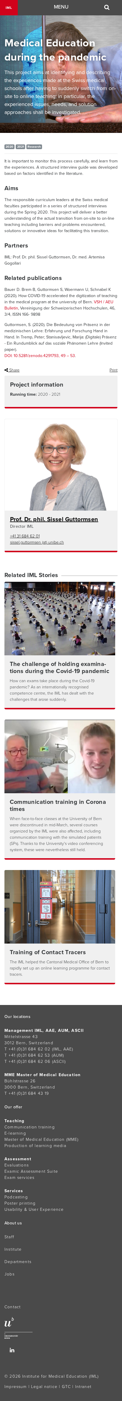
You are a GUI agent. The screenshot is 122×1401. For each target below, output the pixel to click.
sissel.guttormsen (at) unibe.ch (37, 542)
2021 (20, 147)
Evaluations (16, 1165)
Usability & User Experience (34, 1209)
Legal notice (44, 1386)
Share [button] (14, 370)
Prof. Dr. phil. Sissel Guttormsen (54, 519)
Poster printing (20, 1203)
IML (9, 8)
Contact (12, 1306)
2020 (9, 147)
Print (114, 370)
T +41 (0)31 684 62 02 (27, 1049)
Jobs (9, 1274)
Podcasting (16, 1197)
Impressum (15, 1386)
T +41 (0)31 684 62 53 (27, 1055)
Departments (17, 1261)
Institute (13, 1249)
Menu (61, 7)
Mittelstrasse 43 (21, 1036)
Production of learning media (35, 1145)
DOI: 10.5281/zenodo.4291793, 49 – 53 (39, 355)
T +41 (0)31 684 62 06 (27, 1061)
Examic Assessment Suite (31, 1171)
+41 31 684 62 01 (25, 536)
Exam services (19, 1177)
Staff (9, 1236)
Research (34, 147)
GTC (66, 1386)
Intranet (83, 1386)
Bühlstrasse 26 (20, 1081)
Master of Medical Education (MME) (41, 1139)
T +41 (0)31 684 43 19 (26, 1093)
